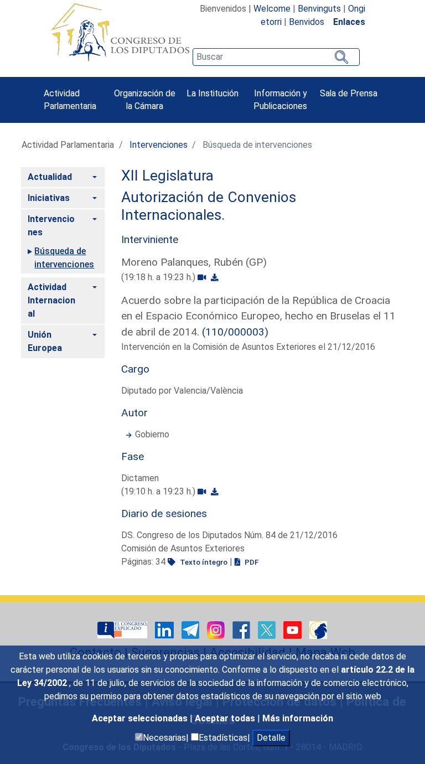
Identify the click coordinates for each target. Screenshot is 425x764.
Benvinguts (319, 8)
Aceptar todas (226, 718)
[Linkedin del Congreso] (165, 629)
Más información (297, 718)
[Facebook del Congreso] (242, 629)
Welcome (272, 8)
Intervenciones (158, 145)
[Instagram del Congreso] (217, 629)
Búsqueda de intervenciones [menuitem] (64, 258)
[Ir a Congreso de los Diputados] (120, 32)
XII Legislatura (167, 175)
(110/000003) (235, 332)
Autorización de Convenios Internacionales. (208, 206)
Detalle (271, 737)
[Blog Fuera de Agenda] (318, 629)
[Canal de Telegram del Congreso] (191, 629)
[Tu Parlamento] (123, 629)
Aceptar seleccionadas (141, 718)
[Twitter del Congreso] (268, 629)
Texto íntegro (202, 561)
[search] (276, 57)
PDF (250, 561)
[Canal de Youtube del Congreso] (294, 629)
